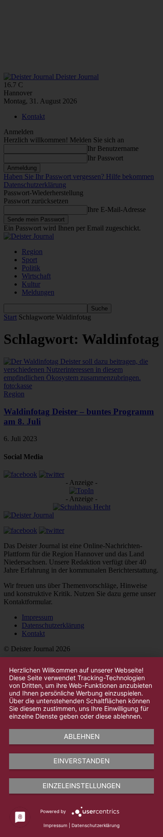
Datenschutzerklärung (96, 825)
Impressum (55, 825)
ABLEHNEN (82, 736)
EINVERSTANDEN (81, 761)
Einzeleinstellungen (81, 785)
